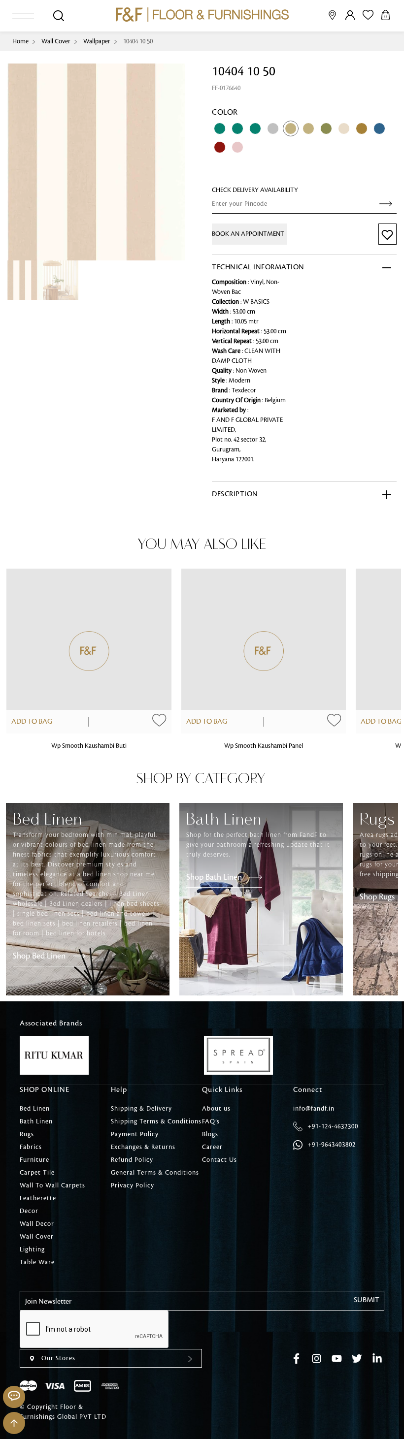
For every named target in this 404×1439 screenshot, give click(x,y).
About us (216, 1108)
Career (212, 1147)
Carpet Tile (37, 1172)
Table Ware (37, 1262)
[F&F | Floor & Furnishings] (202, 14)
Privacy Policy (132, 1185)
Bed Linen (35, 1108)
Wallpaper (96, 41)
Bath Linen (36, 1121)
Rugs (27, 1134)
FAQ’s (211, 1121)
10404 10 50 (138, 41)
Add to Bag (31, 722)
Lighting (32, 1249)
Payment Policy (135, 1134)
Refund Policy (132, 1159)
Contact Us (219, 1159)
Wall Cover (55, 41)
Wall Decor (37, 1223)
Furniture (34, 1159)
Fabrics (31, 1147)
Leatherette (38, 1198)
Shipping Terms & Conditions (156, 1121)
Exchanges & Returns (143, 1147)
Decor (29, 1211)
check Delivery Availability (255, 190)
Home (20, 41)
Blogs (210, 1134)
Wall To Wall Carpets (52, 1185)
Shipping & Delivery (141, 1108)
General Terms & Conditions (155, 1172)
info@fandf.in (314, 1108)
